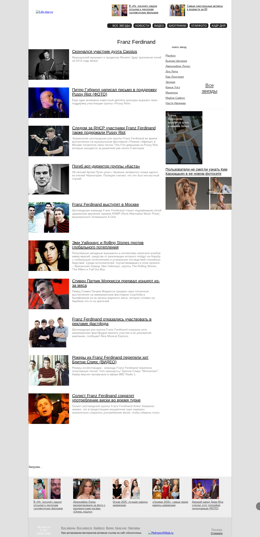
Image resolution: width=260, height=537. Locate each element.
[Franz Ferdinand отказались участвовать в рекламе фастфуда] (48, 346)
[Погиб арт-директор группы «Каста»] (48, 193)
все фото (210, 191)
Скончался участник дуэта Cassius (104, 51)
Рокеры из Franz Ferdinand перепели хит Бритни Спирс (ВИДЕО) (110, 359)
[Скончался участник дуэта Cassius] (48, 78)
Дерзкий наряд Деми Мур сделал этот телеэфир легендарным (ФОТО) (207, 505)
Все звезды (209, 88)
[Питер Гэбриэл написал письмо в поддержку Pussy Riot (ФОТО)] (48, 117)
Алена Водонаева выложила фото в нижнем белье (178, 121)
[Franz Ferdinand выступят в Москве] (48, 231)
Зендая (170, 82)
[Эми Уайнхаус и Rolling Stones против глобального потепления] (48, 270)
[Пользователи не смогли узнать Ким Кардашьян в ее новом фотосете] (187, 208)
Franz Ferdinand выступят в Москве (105, 204)
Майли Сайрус (175, 97)
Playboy (171, 55)
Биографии (177, 25)
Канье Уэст (173, 87)
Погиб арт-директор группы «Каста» (106, 166)
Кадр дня (218, 25)
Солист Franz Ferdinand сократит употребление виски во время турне (106, 397)
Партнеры (134, 527)
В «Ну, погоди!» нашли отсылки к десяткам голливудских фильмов (48, 505)
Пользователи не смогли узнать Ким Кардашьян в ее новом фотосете (196, 171)
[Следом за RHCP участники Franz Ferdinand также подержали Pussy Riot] (48, 155)
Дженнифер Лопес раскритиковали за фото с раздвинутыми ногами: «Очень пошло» (89, 506)
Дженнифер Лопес (178, 66)
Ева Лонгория (175, 76)
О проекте (61, 3)
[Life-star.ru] (44, 11)
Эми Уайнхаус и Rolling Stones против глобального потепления (108, 244)
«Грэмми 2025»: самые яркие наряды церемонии (170, 503)
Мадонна (172, 92)
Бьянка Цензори (176, 60)
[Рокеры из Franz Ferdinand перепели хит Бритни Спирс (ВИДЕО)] (48, 384)
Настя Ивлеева (176, 103)
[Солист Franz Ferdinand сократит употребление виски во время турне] (48, 423)
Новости (142, 25)
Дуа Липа (172, 71)
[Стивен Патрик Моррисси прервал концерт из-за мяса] (48, 308)
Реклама (73, 3)
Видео (159, 25)
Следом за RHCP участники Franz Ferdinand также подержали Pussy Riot (114, 130)
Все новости (84, 527)
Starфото (92, 18)
